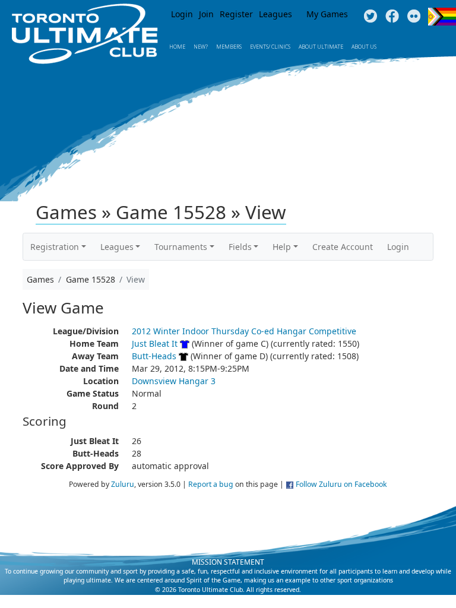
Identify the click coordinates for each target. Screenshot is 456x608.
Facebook (392, 17)
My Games (327, 14)
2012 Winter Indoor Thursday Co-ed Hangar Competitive (244, 331)
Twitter (370, 17)
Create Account (342, 246)
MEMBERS (229, 46)
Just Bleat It (155, 343)
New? (201, 46)
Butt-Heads (154, 356)
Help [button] (282, 246)
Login (182, 14)
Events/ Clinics (270, 46)
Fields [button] (240, 246)
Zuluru (122, 484)
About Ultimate (321, 46)
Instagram (414, 17)
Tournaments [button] (180, 246)
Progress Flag (442, 17)
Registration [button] (54, 246)
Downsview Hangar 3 (174, 381)
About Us (364, 46)
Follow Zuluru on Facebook (341, 484)
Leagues (275, 14)
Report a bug (210, 484)
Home (177, 46)
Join (206, 14)
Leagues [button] (117, 246)
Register (236, 14)
